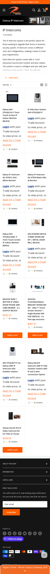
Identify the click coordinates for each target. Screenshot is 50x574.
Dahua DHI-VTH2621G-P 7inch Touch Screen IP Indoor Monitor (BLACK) (11, 115)
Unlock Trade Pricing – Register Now (25, 2)
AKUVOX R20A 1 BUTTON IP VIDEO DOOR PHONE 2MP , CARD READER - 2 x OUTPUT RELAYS (12, 305)
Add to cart (12, 335)
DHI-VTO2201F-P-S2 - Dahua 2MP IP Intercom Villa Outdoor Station (12, 367)
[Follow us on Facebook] (4, 533)
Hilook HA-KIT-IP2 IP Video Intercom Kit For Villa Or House (12, 431)
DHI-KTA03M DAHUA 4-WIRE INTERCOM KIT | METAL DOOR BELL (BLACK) (37, 238)
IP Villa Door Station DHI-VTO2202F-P (37, 111)
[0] (44, 10)
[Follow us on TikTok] (30, 533)
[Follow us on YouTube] (25, 533)
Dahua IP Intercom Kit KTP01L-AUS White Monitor (11, 177)
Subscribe (11, 512)
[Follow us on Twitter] (9, 533)
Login (6, 126)
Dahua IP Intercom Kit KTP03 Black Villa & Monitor (37, 177)
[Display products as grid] (42, 85)
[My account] (39, 10)
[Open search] (33, 10)
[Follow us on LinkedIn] (35, 533)
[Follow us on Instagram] (15, 533)
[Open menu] (4, 10)
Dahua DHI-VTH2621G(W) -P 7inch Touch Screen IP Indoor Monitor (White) (11, 240)
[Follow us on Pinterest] (20, 533)
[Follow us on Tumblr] (40, 533)
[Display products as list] (46, 85)
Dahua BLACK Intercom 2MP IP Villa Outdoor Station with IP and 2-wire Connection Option (37, 369)
